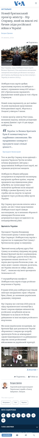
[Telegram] (25, 435)
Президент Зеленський (12, 152)
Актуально (6, 9)
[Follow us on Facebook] (3, 415)
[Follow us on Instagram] (18, 415)
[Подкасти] (33, 415)
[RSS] (28, 415)
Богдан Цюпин (7, 33)
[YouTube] (17, 435)
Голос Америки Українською (16, 353)
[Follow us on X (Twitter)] (8, 415)
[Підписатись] (3, 420)
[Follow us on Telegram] (23, 415)
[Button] (32, 42)
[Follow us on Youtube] (13, 415)
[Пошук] (34, 435)
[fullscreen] (35, 365)
